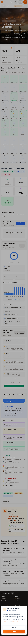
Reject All (14, 627)
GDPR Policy (15, 621)
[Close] (23, 609)
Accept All (14, 631)
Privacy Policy (6, 621)
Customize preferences (10, 623)
